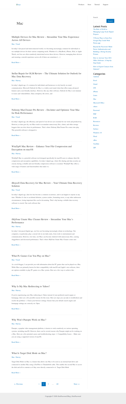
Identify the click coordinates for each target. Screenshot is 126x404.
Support (105, 4)
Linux (95, 95)
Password (96, 110)
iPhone (95, 91)
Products (81, 4)
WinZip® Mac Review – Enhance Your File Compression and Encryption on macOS (42, 148)
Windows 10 (97, 133)
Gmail (95, 84)
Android (96, 76)
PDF (94, 114)
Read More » (16, 62)
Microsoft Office (98, 103)
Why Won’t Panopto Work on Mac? (29, 319)
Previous (18, 384)
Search (95, 17)
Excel (95, 80)
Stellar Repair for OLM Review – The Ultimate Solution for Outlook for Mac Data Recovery (46, 75)
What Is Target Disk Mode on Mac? (29, 353)
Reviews (96, 125)
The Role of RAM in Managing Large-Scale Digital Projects (103, 31)
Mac (13, 44)
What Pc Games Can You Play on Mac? (31, 255)
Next (76, 384)
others (95, 106)
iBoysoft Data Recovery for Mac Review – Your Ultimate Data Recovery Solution (47, 184)
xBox (95, 140)
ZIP (94, 147)
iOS (94, 88)
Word (95, 136)
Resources (96, 121)
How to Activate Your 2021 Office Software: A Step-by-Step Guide (102, 60)
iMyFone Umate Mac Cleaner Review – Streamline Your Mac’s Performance (42, 221)
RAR (95, 118)
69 (57, 384)
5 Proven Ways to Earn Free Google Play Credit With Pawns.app (102, 40)
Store (89, 4)
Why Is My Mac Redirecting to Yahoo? (31, 286)
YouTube (96, 144)
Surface (95, 129)
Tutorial (97, 4)
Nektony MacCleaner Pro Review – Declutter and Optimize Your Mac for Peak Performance (46, 111)
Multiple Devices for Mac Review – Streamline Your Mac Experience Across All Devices (45, 38)
